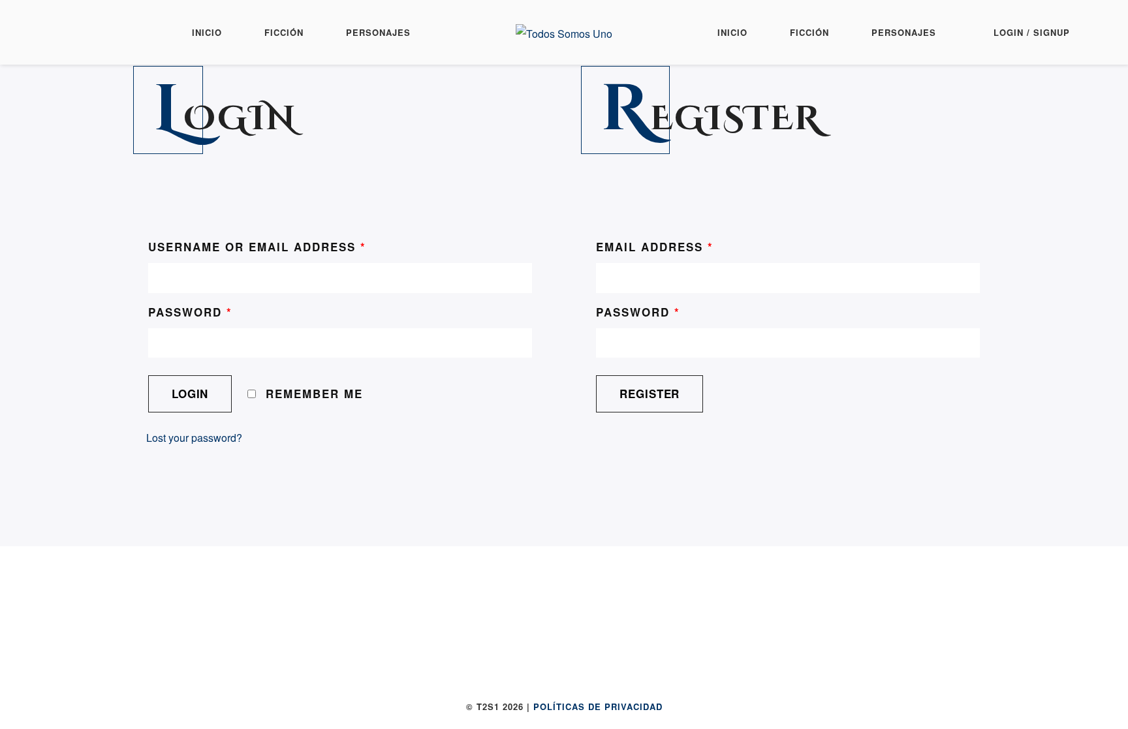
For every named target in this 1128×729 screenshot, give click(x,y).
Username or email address (257, 247)
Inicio (207, 32)
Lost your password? (194, 437)
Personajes (378, 32)
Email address (654, 247)
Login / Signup (1032, 32)
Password (190, 312)
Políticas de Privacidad (598, 706)
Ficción (284, 32)
